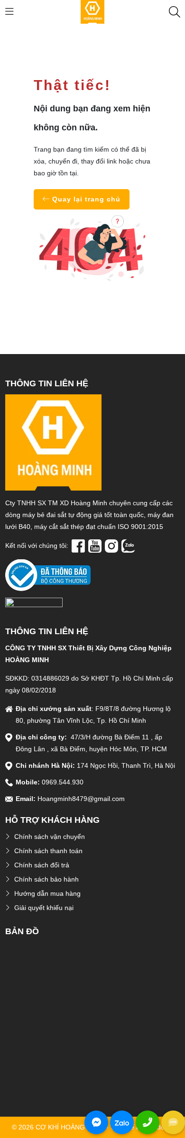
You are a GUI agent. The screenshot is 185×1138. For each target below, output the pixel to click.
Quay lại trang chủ (85, 199)
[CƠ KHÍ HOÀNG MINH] (92, 11)
